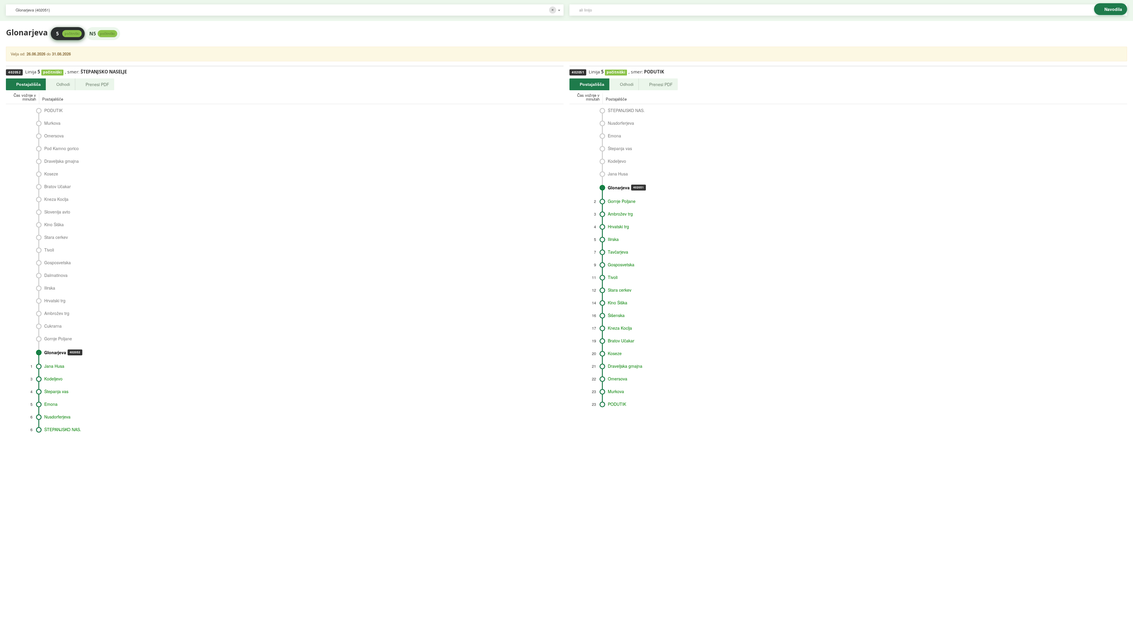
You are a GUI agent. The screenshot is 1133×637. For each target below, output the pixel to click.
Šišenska (616, 315)
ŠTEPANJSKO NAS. (62, 429)
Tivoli (49, 250)
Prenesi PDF (97, 84)
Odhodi (63, 84)
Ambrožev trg (56, 313)
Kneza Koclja (56, 199)
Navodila (1113, 9)
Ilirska (49, 288)
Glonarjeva (62, 352)
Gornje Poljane (58, 339)
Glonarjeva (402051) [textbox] (33, 10)
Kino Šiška (54, 224)
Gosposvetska (57, 262)
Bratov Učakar (57, 186)
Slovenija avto (57, 212)
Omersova (54, 136)
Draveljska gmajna (61, 161)
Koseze (51, 174)
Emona (51, 404)
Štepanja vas (56, 391)
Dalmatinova (56, 275)
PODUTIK (53, 110)
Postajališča (28, 84)
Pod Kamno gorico (61, 148)
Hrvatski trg (55, 300)
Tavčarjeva (618, 252)
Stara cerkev (56, 237)
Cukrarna (53, 326)
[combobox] (285, 10)
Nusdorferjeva (57, 417)
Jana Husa (54, 366)
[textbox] (851, 10)
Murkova (52, 123)
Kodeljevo (53, 379)
